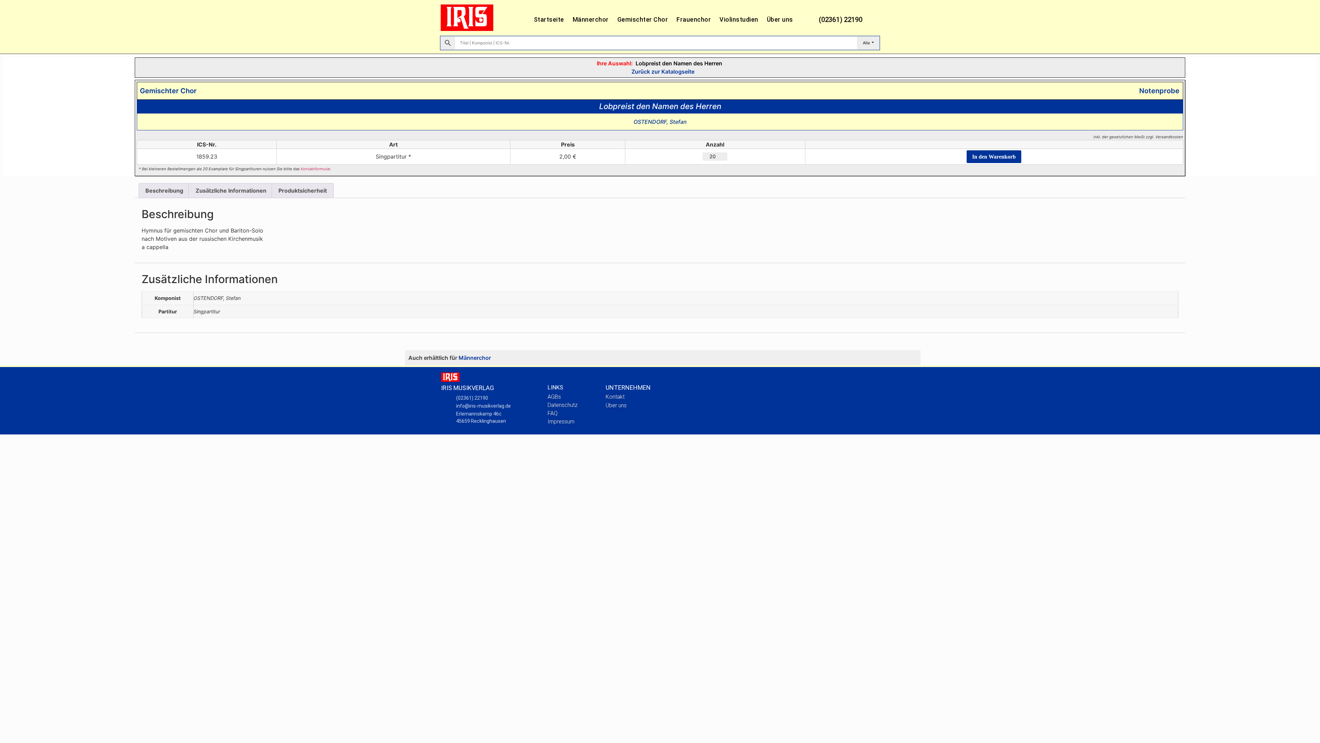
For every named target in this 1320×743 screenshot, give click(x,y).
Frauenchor (693, 19)
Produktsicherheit (302, 190)
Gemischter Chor (642, 19)
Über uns (780, 19)
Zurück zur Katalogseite (662, 71)
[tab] (164, 190)
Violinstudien (738, 19)
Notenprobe (1157, 91)
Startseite (549, 19)
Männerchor (591, 19)
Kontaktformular (315, 168)
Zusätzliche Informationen (231, 190)
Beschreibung (164, 190)
